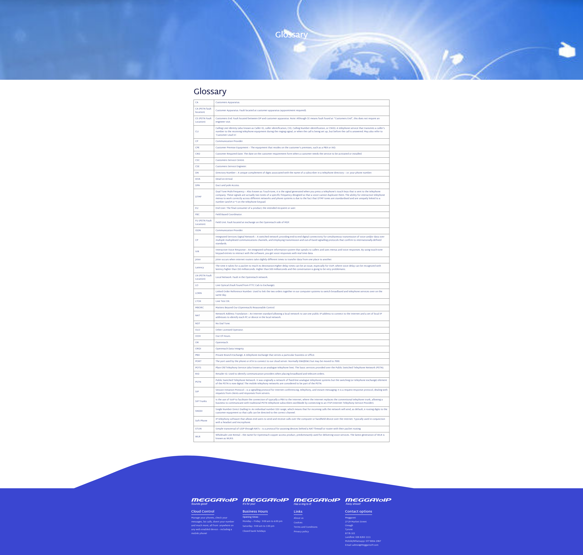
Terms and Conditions (305, 527)
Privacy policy (301, 532)
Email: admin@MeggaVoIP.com (361, 545)
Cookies (298, 523)
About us (298, 518)
